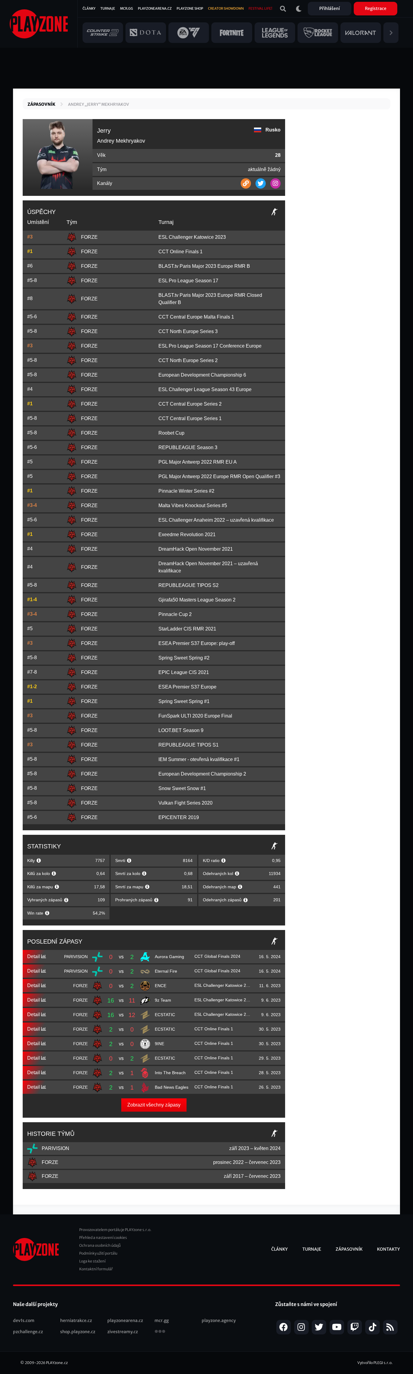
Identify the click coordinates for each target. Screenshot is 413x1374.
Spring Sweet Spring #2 (184, 657)
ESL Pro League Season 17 (188, 280)
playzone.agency (219, 1320)
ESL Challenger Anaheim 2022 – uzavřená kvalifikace (216, 520)
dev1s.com (23, 1320)
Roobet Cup (171, 433)
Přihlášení (329, 8)
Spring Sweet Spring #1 (184, 701)
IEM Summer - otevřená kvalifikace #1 (198, 759)
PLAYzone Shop (190, 8)
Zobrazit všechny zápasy (153, 1104)
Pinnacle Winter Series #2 (186, 491)
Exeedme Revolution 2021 (187, 534)
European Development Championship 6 (202, 375)
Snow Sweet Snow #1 (182, 788)
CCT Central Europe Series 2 (190, 404)
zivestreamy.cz (122, 1331)
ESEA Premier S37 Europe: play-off (196, 643)
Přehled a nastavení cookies (103, 1237)
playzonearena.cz (125, 1320)
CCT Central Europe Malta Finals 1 (196, 316)
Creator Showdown (226, 8)
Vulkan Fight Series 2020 (185, 802)
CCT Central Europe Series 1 (190, 418)
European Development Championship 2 (202, 773)
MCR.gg (126, 8)
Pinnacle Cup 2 (175, 614)
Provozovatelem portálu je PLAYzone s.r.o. (115, 1229)
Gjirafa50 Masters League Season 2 (197, 599)
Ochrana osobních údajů (100, 1245)
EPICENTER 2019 (178, 817)
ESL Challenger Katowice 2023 (192, 237)
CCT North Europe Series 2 (188, 360)
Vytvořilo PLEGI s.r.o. (375, 1362)
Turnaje (107, 8)
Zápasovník (41, 104)
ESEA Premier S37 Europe (187, 686)
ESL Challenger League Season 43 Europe (205, 389)
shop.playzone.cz (77, 1331)
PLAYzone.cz (57, 1362)
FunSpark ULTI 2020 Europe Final (195, 715)
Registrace (375, 8)
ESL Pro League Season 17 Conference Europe (210, 345)
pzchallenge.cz (28, 1331)
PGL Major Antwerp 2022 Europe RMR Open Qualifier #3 (219, 476)
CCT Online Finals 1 (180, 251)
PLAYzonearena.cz (155, 8)
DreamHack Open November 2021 (195, 549)
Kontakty (388, 1249)
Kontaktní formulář (96, 1269)
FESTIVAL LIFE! (260, 8)
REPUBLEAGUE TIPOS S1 (188, 744)
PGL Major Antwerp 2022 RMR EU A (197, 462)
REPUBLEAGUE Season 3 (187, 447)
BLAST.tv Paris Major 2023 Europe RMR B (204, 266)
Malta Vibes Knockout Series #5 (192, 505)
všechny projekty (160, 1332)
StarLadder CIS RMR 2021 (187, 628)
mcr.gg (161, 1320)
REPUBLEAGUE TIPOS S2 (188, 585)
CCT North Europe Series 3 (188, 331)
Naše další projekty (35, 1304)
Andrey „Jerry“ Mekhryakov (98, 104)
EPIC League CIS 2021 (183, 672)
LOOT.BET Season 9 (180, 730)
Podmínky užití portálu (98, 1253)
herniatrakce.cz (76, 1320)
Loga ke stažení (92, 1261)
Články (89, 8)
